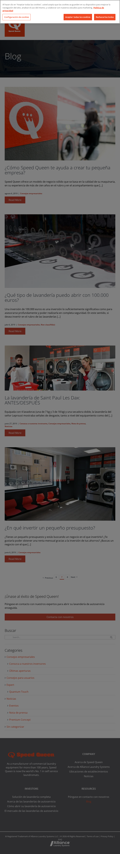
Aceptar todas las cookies (77, 17)
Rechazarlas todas (105, 17)
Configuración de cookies (16, 17)
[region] (60, 12)
